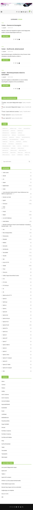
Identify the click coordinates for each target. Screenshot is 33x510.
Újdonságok (4, 457)
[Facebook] (16, 12)
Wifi (2, 497)
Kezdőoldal (4, 407)
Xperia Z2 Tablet (17, 364)
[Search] (31, 12)
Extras (13, 130)
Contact (3, 384)
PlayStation (21, 135)
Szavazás (17, 246)
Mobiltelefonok (5, 417)
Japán (20, 132)
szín (22, 139)
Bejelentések (17, 185)
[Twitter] (18, 12)
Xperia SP (13, 152)
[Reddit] (25, 12)
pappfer (4, 27)
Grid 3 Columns (5, 397)
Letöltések (4, 414)
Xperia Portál (22, 150)
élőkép (27, 154)
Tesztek (18, 141)
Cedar (17, 189)
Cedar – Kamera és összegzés (11, 25)
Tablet (3, 447)
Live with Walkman (17, 218)
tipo (17, 259)
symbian (4, 139)
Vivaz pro (11, 143)
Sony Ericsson (26, 137)
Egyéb (17, 200)
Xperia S (17, 334)
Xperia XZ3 (8, 118)
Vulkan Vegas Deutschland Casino (17, 275)
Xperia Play (13, 150)
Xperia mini (17, 315)
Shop (3, 440)
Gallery (3, 391)
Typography (4, 453)
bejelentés (27, 128)
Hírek (4, 207)
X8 (17, 292)
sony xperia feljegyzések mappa (14, 102)
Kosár (3, 411)
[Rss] (22, 507)
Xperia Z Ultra (6, 154)
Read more (5, 36)
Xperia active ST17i (17, 295)
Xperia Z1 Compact (17, 358)
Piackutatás (17, 236)
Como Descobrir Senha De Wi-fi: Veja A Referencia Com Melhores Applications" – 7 (16, 193)
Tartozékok (17, 252)
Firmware (20, 130)
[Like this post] (13, 39)
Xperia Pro (5, 152)
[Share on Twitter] (17, 39)
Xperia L (17, 308)
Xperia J (17, 305)
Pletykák (17, 239)
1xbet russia (17, 172)
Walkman (19, 143)
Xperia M (17, 311)
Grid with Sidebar (6, 401)
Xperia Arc (21, 148)
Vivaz (4, 143)
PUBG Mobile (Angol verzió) (8, 483)
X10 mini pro (5, 148)
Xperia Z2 (17, 361)
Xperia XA (8, 114)
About (3, 381)
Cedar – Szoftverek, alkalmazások (13, 49)
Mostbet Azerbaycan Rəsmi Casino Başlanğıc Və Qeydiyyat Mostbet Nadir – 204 (16, 225)
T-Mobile (4, 141)
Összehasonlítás (5, 420)
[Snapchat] (23, 12)
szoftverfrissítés (14, 139)
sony (18, 137)
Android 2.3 (13, 128)
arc (17, 179)
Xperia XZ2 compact (6, 477)
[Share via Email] (19, 39)
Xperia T (17, 341)
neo (17, 229)
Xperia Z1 (27, 152)
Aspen (17, 182)
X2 (17, 288)
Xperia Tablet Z (17, 344)
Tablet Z (3, 474)
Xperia (13, 148)
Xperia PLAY (17, 321)
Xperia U (17, 348)
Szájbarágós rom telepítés (8, 490)
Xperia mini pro (17, 318)
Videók (17, 265)
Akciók (17, 175)
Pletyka (4, 137)
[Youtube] (21, 12)
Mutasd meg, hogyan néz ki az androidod (11, 487)
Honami (13, 132)
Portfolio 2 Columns (6, 430)
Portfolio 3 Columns (6, 434)
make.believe (17, 221)
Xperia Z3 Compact (17, 367)
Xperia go (17, 302)
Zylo (13, 154)
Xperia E (17, 298)
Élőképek (20, 154)
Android (5, 128)
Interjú (17, 211)
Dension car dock (17, 197)
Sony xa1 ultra (5, 493)
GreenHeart (5, 132)
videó (25, 141)
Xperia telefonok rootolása (12, 111)
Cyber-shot (5, 130)
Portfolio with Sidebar (7, 437)
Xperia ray (17, 331)
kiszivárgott (6, 135)
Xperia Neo (5, 150)
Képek (14, 135)
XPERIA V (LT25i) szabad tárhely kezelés (11, 480)
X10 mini (17, 282)
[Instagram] (19, 12)
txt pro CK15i (17, 262)
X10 (17, 278)
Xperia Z (20, 152)
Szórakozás (17, 249)
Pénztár (3, 427)
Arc (19, 128)
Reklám (11, 137)
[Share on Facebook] (15, 39)
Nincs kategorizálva (17, 232)
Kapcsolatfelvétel (6, 404)
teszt (12, 141)
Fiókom (3, 388)
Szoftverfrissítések (6, 444)
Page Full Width (5, 424)
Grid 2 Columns (5, 394)
